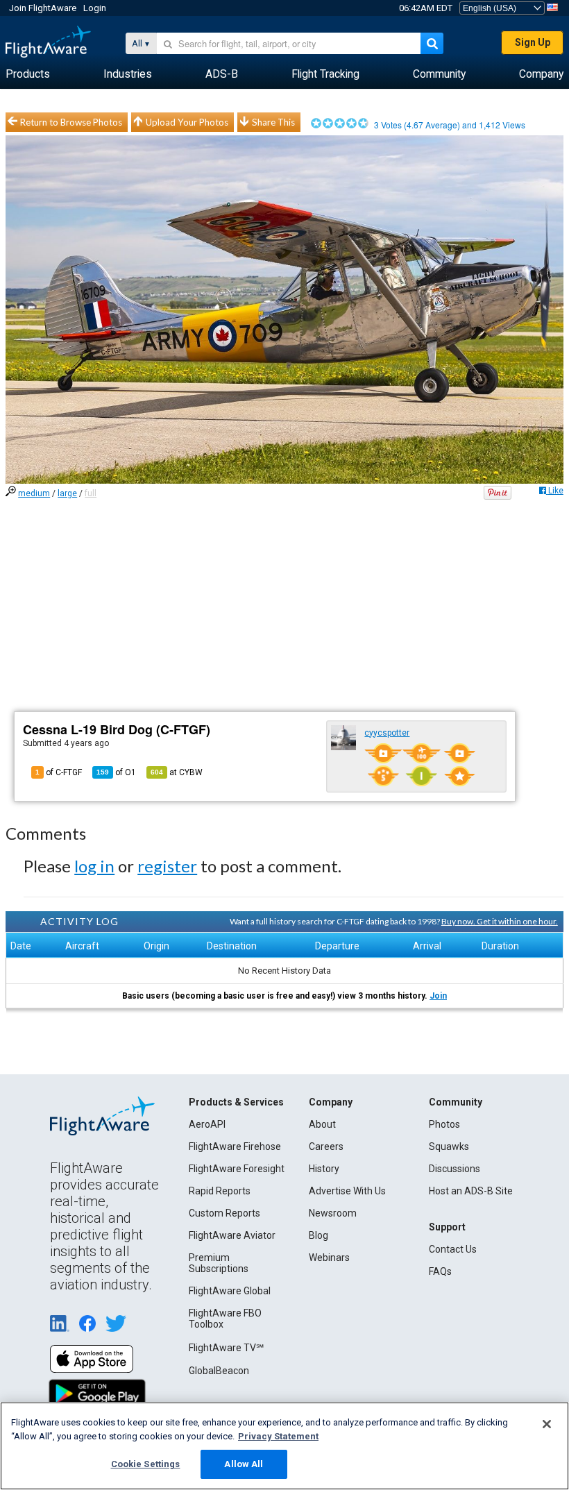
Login (94, 8)
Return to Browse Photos (71, 122)
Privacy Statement (278, 1436)
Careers (326, 1146)
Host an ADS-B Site (471, 1190)
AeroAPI (207, 1124)
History (324, 1168)
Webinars (329, 1257)
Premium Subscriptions (218, 1263)
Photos (444, 1124)
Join (438, 996)
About (322, 1124)
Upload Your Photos (187, 122)
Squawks (449, 1146)
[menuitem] (27, 74)
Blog (318, 1235)
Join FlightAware (42, 8)
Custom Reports (224, 1213)
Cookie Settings (145, 1464)
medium (34, 493)
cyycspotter (386, 733)
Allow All (243, 1464)
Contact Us (453, 1249)
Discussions (454, 1168)
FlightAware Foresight (236, 1168)
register (167, 866)
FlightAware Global (230, 1290)
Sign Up (532, 42)
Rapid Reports (219, 1190)
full (90, 493)
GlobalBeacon (219, 1370)
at (177, 772)
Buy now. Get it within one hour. (499, 921)
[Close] (547, 1424)
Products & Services (236, 1102)
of (116, 772)
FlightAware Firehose (235, 1146)
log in (94, 866)
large (67, 493)
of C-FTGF (58, 772)
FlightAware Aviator (232, 1235)
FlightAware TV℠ (226, 1347)
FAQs (440, 1271)
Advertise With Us (347, 1190)
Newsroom (333, 1213)
